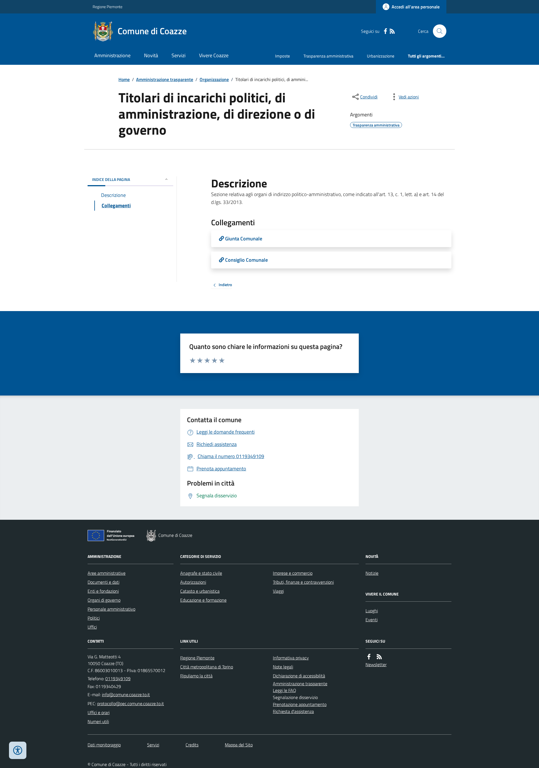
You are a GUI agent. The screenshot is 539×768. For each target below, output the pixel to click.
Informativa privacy (291, 657)
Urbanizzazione (380, 56)
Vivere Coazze (214, 55)
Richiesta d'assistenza (293, 711)
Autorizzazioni (193, 582)
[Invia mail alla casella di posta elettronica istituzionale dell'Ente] (126, 694)
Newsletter (376, 664)
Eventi (372, 619)
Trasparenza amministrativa (328, 56)
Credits (192, 744)
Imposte (282, 56)
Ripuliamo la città (196, 675)
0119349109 (118, 678)
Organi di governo (104, 600)
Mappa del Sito (239, 744)
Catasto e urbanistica (200, 591)
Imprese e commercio (292, 573)
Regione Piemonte (107, 7)
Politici (94, 618)
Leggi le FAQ (284, 690)
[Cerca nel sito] (437, 31)
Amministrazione (112, 55)
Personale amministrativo (111, 609)
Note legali (283, 666)
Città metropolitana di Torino (206, 666)
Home (124, 79)
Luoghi (372, 610)
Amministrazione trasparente (164, 79)
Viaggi (278, 591)
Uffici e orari (98, 712)
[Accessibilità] (17, 750)
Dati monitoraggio (104, 744)
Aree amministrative (106, 573)
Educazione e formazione (203, 600)
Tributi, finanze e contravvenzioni (303, 582)
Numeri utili (98, 721)
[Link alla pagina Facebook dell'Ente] (369, 656)
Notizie (372, 573)
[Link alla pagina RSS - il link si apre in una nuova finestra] (392, 31)
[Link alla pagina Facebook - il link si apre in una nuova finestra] (385, 31)
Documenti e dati (103, 582)
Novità (151, 55)
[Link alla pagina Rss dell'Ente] (379, 656)
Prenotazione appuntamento (299, 704)
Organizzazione (214, 79)
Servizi (179, 55)
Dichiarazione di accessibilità (299, 675)
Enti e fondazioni (103, 591)
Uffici (92, 627)
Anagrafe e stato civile (201, 573)
